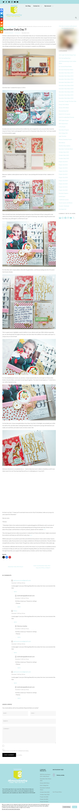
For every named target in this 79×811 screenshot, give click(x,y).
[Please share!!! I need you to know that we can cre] (58, 782)
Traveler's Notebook (64, 206)
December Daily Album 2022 (66, 98)
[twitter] (3, 1)
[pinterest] (9, 1)
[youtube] (15, 1)
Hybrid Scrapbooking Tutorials (66, 117)
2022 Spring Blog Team (65, 58)
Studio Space (62, 196)
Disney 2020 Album (64, 107)
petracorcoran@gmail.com (22, 580)
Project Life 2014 (63, 164)
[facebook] (6, 1)
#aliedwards (20, 26)
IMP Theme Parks (63, 123)
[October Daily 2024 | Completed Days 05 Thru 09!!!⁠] (58, 780)
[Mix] (1, 25)
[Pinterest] (1, 19)
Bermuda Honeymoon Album (66, 69)
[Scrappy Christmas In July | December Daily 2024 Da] (58, 785)
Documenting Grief (63, 111)
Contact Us (36, 6)
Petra (15, 611)
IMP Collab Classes (64, 120)
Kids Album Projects (64, 130)
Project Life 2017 (63, 174)
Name (5, 713)
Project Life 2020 (63, 183)
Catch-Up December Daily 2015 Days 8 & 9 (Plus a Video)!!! (41, 566)
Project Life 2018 (63, 177)
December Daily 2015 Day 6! (15, 566)
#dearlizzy (24, 26)
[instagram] (12, 1)
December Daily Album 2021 (66, 95)
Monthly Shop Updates (64, 145)
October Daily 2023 (64, 158)
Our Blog (28, 6)
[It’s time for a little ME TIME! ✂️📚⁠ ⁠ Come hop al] (54, 780)
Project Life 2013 (63, 161)
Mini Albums (62, 142)
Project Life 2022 (63, 190)
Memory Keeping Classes (65, 139)
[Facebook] (1, 10)
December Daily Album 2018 (66, 85)
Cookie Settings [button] (66, 807)
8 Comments (17, 32)
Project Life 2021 (63, 187)
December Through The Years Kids (67, 101)
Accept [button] (74, 807)
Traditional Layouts (64, 199)
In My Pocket (62, 126)
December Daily (40, 26)
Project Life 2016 (63, 171)
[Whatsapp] (1, 28)
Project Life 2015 (63, 168)
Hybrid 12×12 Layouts (64, 114)
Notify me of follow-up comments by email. (16, 750)
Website (5, 721)
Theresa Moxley (8, 32)
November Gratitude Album (66, 149)
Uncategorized (62, 209)
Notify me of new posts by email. (12, 755)
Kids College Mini (63, 133)
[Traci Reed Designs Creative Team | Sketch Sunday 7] (54, 785)
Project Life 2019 (63, 180)
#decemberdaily (30, 26)
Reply (15, 591)
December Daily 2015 (48, 26)
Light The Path (62, 136)
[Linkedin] (1, 16)
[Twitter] (1, 13)
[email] (17, 1)
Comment (6, 728)
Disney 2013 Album (64, 104)
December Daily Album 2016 (66, 79)
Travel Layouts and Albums (65, 202)
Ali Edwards (35, 26)
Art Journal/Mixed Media (65, 66)
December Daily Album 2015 (9, 26)
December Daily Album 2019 (66, 88)
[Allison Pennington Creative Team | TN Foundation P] (62, 780)
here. (44, 529)
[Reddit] (1, 22)
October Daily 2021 (64, 152)
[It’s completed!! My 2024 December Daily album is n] (54, 782)
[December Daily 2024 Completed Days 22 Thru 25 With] (62, 782)
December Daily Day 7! (14, 29)
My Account (48, 6)
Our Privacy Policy (57, 792)
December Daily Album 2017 (66, 82)
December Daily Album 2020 (66, 92)
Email (33, 713)
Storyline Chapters (63, 193)
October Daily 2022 (64, 155)
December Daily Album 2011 (66, 72)
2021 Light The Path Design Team (67, 55)
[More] (1, 31)
